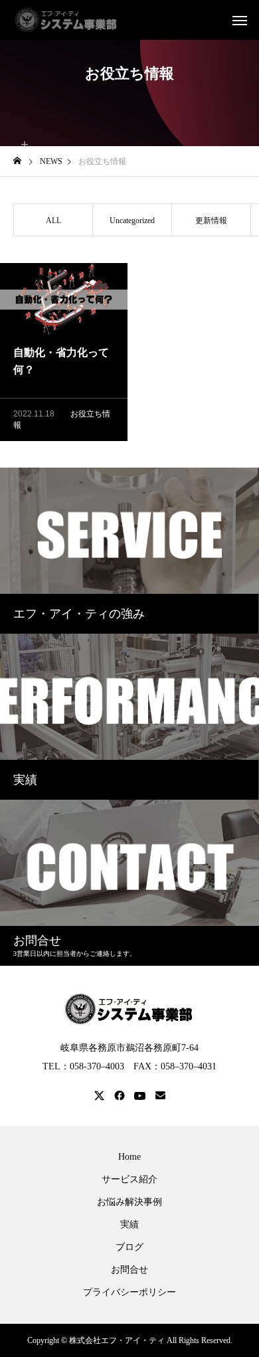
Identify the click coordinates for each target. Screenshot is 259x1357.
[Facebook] (119, 1096)
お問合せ (129, 1270)
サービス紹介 (129, 1179)
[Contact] (160, 1096)
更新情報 (211, 220)
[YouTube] (140, 1096)
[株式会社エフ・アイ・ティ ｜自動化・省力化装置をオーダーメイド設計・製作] (66, 20)
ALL (53, 220)
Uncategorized (132, 220)
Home (129, 1157)
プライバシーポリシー (129, 1292)
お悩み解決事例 (129, 1202)
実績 (129, 1224)
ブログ (129, 1247)
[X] (99, 1096)
